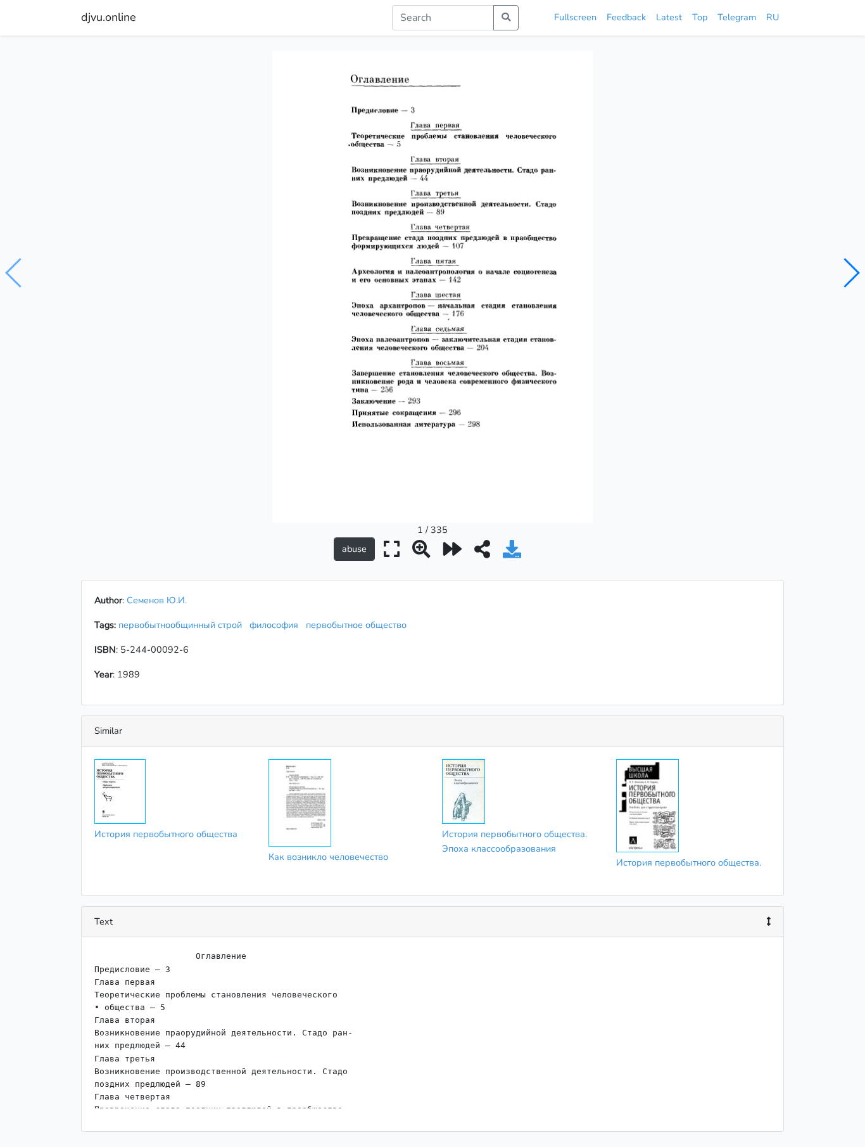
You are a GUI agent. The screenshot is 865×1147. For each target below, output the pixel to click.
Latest (669, 17)
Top (699, 17)
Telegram (736, 17)
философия (276, 624)
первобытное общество (359, 624)
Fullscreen (575, 17)
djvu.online (108, 17)
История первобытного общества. (688, 862)
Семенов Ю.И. (157, 600)
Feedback (626, 17)
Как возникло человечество (328, 856)
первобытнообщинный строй (182, 624)
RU (772, 17)
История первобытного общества (165, 834)
